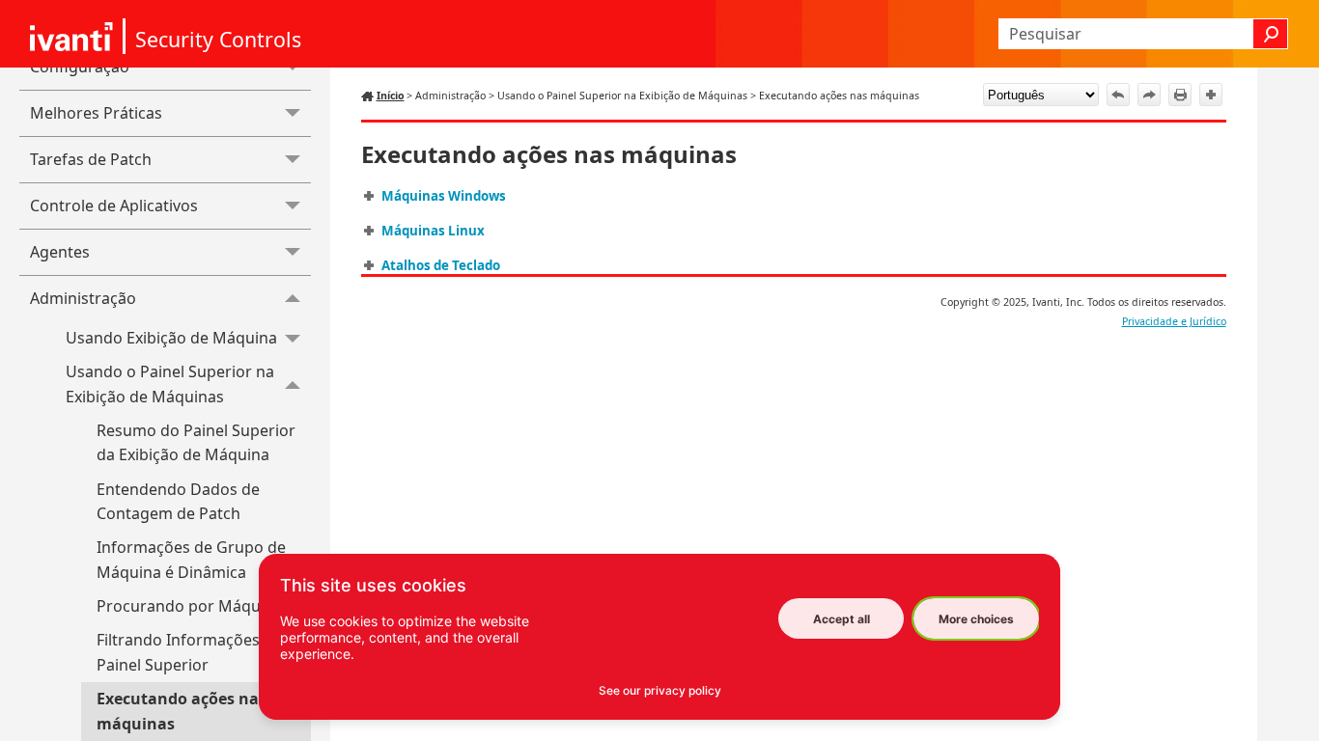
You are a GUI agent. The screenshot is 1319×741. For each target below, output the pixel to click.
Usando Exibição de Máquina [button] (171, 337)
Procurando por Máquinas (194, 606)
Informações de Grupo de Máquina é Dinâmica (191, 559)
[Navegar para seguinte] (1149, 94)
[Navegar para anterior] (1118, 94)
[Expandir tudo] (1210, 94)
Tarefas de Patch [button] (91, 159)
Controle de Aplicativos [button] (114, 205)
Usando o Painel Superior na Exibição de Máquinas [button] (170, 384)
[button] (1270, 33)
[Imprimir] (1180, 94)
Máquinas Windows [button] (443, 196)
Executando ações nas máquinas (182, 711)
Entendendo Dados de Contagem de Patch (178, 502)
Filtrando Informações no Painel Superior (190, 652)
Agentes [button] (60, 251)
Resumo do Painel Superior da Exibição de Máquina (196, 443)
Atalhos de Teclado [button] (440, 265)
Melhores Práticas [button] (96, 113)
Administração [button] (83, 298)
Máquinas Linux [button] (433, 230)
